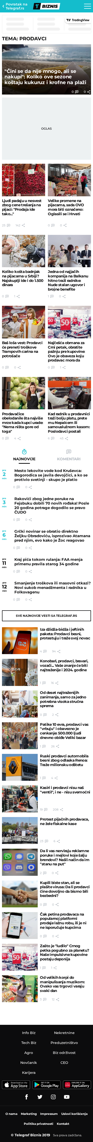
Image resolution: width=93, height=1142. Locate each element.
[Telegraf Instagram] (53, 1097)
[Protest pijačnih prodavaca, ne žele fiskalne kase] (20, 830)
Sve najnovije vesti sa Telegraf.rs (46, 616)
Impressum (49, 1114)
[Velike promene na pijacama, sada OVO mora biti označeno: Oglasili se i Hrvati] (69, 180)
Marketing (29, 1114)
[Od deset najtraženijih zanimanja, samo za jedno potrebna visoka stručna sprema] (20, 703)
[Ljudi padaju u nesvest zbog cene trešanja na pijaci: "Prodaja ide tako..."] (23, 180)
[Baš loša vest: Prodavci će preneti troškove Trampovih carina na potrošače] (23, 322)
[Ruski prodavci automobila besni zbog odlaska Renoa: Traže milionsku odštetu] (20, 767)
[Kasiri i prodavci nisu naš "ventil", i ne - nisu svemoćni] (20, 798)
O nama (11, 1114)
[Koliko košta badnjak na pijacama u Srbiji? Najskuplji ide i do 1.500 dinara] (23, 251)
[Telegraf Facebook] (26, 1097)
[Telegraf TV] (67, 1097)
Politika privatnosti (38, 1124)
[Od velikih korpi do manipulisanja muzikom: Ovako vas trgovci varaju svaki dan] (20, 988)
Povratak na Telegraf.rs (17, 6)
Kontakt (63, 1124)
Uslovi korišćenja (74, 1114)
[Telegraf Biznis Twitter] (40, 1097)
